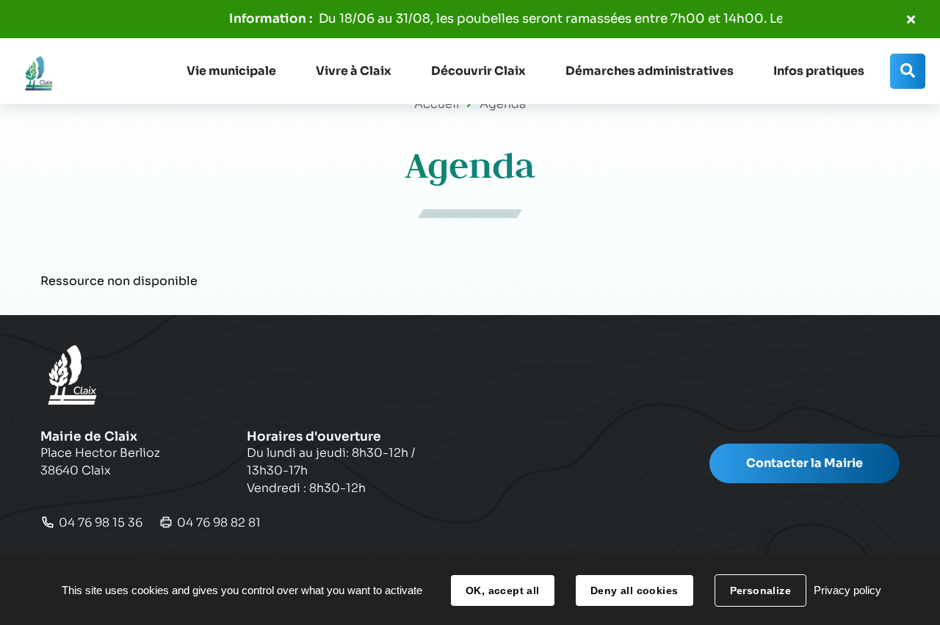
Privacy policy (847, 590)
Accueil (436, 104)
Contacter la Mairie (804, 463)
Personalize (761, 590)
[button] (231, 71)
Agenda (503, 104)
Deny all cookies (634, 590)
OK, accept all (503, 590)
